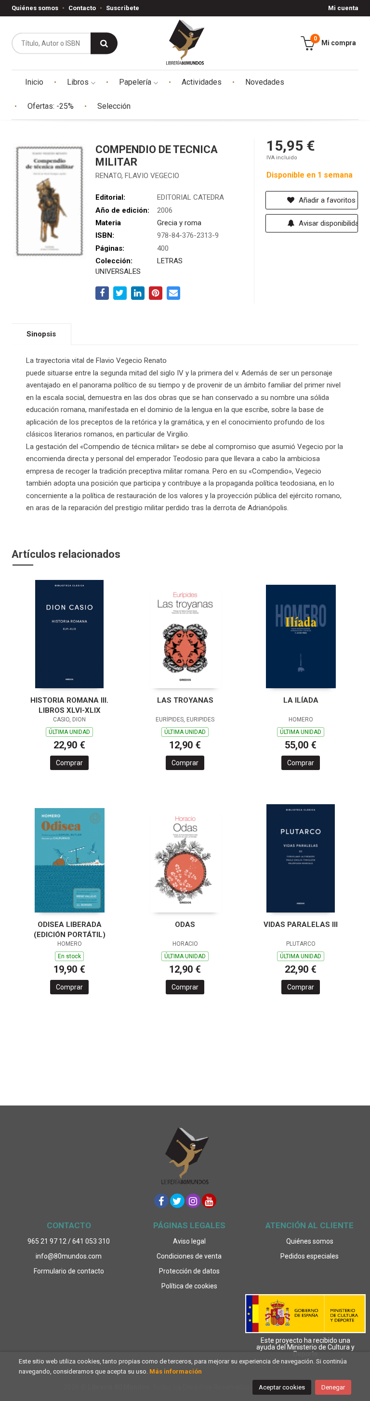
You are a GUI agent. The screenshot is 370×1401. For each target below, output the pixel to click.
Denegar (333, 1387)
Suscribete (122, 8)
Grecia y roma (179, 223)
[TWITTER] (177, 1201)
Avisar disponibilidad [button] (327, 223)
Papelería (136, 82)
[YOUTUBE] (209, 1201)
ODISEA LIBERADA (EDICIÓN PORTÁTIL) (70, 929)
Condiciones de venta (189, 1256)
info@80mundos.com (69, 1256)
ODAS (185, 924)
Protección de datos (189, 1271)
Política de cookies (189, 1286)
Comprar (69, 763)
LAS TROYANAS (185, 700)
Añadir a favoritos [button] (326, 200)
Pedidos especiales (309, 1256)
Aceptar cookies (282, 1387)
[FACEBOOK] (161, 1201)
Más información (175, 1371)
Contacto (82, 8)
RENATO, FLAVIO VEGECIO (137, 175)
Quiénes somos (35, 8)
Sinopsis (41, 334)
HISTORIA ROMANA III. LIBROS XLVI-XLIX (69, 705)
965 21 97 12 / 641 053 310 (68, 1241)
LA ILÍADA (300, 700)
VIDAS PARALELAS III (301, 924)
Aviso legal (189, 1241)
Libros (79, 82)
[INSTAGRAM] (193, 1201)
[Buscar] (104, 43)
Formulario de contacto (69, 1271)
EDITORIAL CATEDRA (190, 197)
